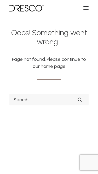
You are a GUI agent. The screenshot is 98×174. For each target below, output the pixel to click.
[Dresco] (26, 8)
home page (53, 66)
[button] (86, 8)
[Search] (49, 99)
